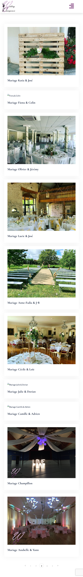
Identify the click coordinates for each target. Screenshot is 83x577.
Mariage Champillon (19, 483)
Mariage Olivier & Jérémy (23, 169)
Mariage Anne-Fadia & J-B (23, 303)
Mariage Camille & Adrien (23, 414)
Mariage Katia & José (20, 80)
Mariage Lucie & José (20, 236)
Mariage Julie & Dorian (21, 391)
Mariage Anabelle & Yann (23, 550)
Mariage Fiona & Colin (21, 102)
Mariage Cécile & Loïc (20, 369)
